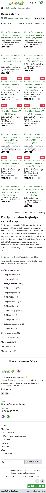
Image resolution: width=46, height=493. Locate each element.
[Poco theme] (11, 371)
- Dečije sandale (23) (10, 288)
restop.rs (31, 473)
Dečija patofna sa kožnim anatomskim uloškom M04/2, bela (34, 66)
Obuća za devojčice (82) (11, 333)
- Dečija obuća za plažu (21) (13, 275)
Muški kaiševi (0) (8, 346)
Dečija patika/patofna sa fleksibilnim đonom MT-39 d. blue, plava (10, 92)
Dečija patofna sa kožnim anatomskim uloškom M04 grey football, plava (11, 148)
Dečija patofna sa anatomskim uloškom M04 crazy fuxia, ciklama (11, 197)
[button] (2, 3)
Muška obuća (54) (8, 342)
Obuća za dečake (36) (10, 337)
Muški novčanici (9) (8, 351)
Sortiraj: (21, 23)
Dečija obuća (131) (10, 270)
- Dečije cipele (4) (9, 315)
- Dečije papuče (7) (9, 279)
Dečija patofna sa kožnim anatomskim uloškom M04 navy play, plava (34, 148)
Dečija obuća (10, 8)
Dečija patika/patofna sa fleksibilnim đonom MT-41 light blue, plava (33, 119)
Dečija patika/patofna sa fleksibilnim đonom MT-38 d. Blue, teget (33, 171)
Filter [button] (40, 18)
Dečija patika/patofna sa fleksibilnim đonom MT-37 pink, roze (10, 171)
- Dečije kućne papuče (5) (12, 310)
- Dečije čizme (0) (9, 328)
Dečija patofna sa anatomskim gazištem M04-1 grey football (33, 43)
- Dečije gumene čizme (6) (12, 324)
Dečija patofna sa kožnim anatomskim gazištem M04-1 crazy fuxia (11, 69)
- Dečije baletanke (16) (11, 301)
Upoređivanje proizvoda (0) (19, 18)
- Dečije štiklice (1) (9, 297)
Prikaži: (3, 23)
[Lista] (5, 18)
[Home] (2, 8)
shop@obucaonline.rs (14, 404)
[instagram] (7, 393)
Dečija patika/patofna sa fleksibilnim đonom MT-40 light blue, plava (33, 92)
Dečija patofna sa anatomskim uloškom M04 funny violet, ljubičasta (32, 201)
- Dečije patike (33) (9, 306)
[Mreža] (2, 18)
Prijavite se (33, 462)
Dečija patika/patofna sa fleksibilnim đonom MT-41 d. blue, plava (10, 119)
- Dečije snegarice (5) (10, 292)
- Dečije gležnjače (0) (10, 319)
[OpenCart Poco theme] (17, 3)
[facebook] (2, 393)
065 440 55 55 (11, 411)
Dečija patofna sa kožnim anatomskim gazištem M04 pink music (11, 43)
